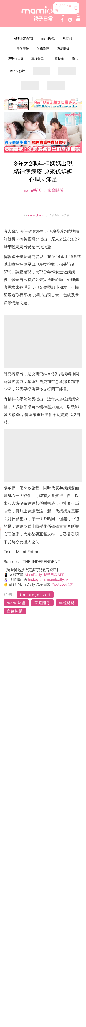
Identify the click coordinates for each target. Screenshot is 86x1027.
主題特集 (58, 58)
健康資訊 (43, 48)
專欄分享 (37, 58)
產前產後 (23, 48)
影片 (75, 58)
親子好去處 (15, 58)
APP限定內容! (23, 38)
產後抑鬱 (15, 611)
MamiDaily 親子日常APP (44, 574)
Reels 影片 (17, 71)
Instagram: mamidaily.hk (48, 579)
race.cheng (37, 215)
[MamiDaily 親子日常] (43, 13)
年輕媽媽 (67, 603)
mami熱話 (48, 38)
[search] (78, 16)
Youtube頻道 (62, 584)
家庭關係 (63, 48)
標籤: (9, 594)
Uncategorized (35, 594)
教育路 (67, 38)
